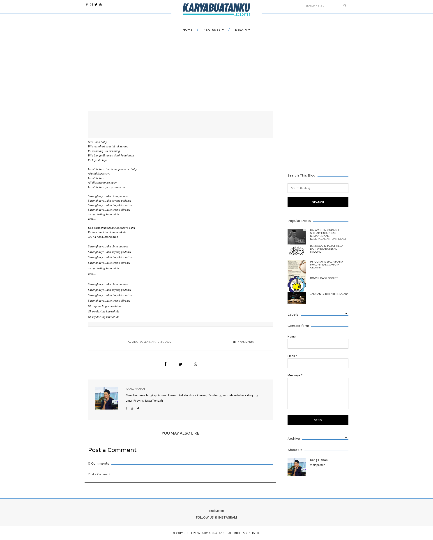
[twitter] (96, 4)
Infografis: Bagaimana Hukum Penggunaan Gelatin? (326, 264)
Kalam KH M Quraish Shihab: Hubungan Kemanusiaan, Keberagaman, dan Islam (328, 234)
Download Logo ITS (324, 278)
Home (187, 29)
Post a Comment (99, 474)
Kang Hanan (135, 388)
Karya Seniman (144, 341)
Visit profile (317, 465)
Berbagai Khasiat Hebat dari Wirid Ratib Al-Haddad (327, 248)
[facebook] (87, 4)
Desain (241, 29)
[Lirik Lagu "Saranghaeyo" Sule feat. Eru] (165, 364)
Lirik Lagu (164, 341)
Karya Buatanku (214, 533)
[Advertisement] (180, 123)
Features (212, 29)
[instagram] (91, 4)
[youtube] (100, 4)
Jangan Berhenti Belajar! (329, 294)
